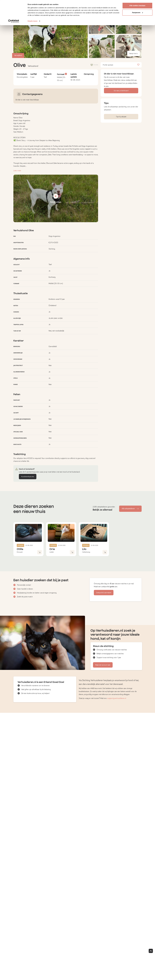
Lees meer (17, 171)
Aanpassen (136, 12)
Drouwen (20, 552)
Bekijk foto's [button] (133, 53)
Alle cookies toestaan (137, 5)
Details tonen (32, 21)
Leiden (51, 552)
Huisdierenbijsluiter (27, 476)
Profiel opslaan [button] (108, 65)
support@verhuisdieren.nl (116, 698)
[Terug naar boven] (151, 951)
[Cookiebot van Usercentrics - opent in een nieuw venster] (13, 21)
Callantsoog (86, 552)
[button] (102, 46)
